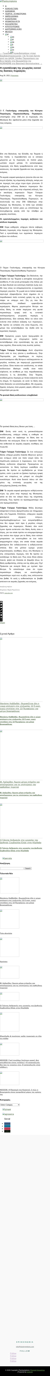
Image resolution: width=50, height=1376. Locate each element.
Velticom (30, 1372)
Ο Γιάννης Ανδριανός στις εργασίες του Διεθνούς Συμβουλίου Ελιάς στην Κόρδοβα (20, 841)
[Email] (21, 607)
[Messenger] (21, 615)
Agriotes (3, 962)
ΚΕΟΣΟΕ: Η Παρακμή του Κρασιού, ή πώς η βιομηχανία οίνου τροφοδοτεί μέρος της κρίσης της (20, 1092)
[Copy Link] (21, 610)
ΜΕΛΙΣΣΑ (9, 32)
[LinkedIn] (21, 612)
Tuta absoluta (6, 933)
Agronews (14, 76)
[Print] (21, 617)
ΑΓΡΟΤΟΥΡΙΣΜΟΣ (12, 27)
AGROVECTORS (11, 9)
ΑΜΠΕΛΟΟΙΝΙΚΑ (11, 16)
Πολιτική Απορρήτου (38, 1370)
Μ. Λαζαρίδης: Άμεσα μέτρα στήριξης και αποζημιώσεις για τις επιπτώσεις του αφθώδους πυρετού (20, 784)
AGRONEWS (10, 11)
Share (2, 623)
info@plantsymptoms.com (25, 1347)
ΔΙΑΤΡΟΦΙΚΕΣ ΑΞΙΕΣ (13, 29)
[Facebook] (21, 602)
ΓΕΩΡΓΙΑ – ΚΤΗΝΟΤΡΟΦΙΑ (15, 14)
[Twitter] (21, 605)
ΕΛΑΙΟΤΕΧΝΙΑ (11, 19)
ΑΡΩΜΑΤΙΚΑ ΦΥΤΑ (12, 21)
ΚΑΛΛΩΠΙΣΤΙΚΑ (11, 24)
